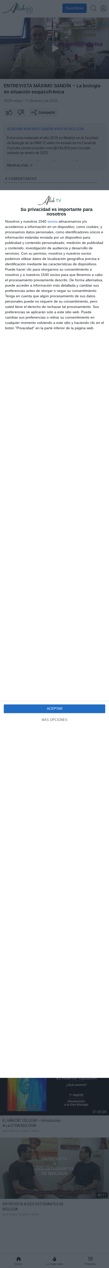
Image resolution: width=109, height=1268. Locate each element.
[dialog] (54, 634)
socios (52, 221)
